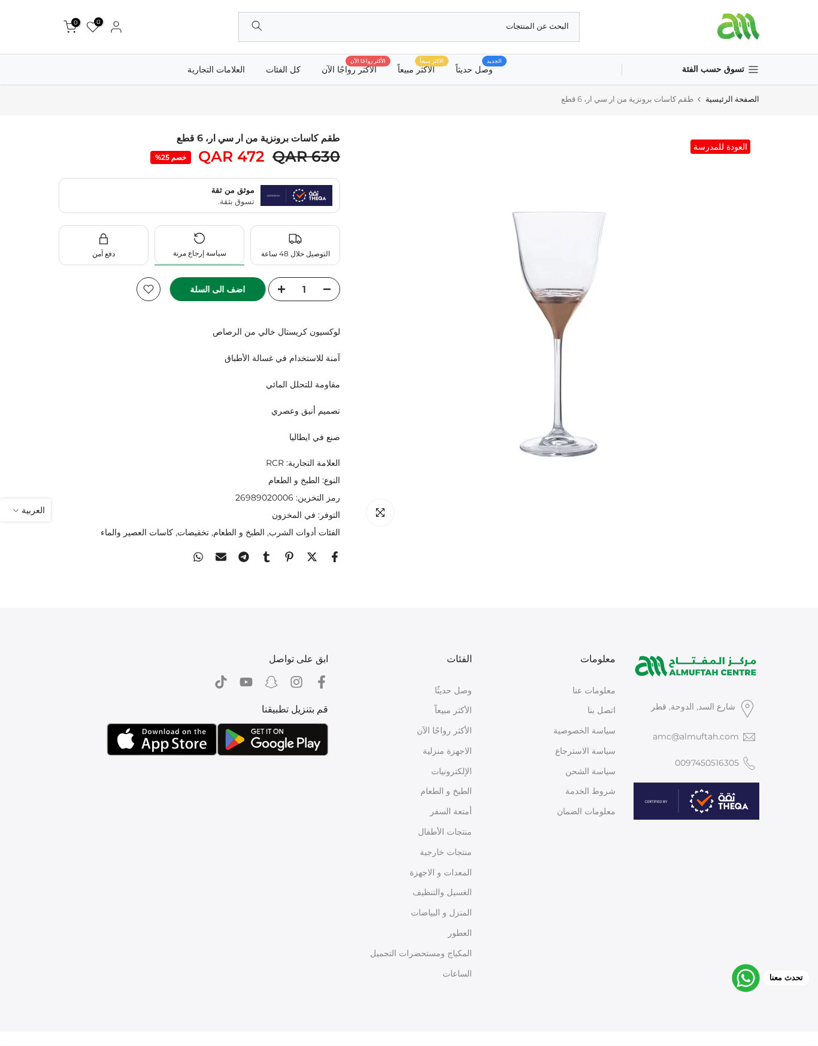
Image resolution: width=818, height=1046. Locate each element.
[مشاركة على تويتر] (312, 556)
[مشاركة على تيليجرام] (243, 556)
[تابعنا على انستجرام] (296, 682)
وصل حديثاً (479, 68)
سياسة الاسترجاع (585, 750)
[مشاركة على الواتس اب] (198, 556)
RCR (275, 462)
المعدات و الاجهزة (441, 872)
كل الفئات (283, 69)
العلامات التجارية (216, 69)
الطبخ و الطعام (294, 480)
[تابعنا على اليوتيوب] (246, 682)
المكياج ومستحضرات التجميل (421, 953)
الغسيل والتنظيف (442, 892)
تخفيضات (193, 532)
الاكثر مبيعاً (421, 68)
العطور (460, 932)
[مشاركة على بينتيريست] (289, 556)
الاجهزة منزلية (447, 750)
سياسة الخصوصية (584, 730)
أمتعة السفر (451, 811)
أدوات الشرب (292, 532)
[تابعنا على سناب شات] (271, 682)
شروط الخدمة (590, 791)
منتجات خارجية (446, 852)
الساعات (457, 973)
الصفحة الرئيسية (732, 99)
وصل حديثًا (453, 690)
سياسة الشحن (590, 771)
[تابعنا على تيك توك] (221, 682)
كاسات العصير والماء (137, 532)
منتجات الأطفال (445, 831)
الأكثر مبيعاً (453, 710)
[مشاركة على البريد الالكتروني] (221, 556)
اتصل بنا (601, 710)
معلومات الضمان (586, 811)
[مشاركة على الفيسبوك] (334, 556)
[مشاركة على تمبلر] (266, 556)
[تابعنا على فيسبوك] (321, 682)
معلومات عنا (594, 690)
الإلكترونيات (451, 771)
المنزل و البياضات (441, 912)
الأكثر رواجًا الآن (354, 68)
